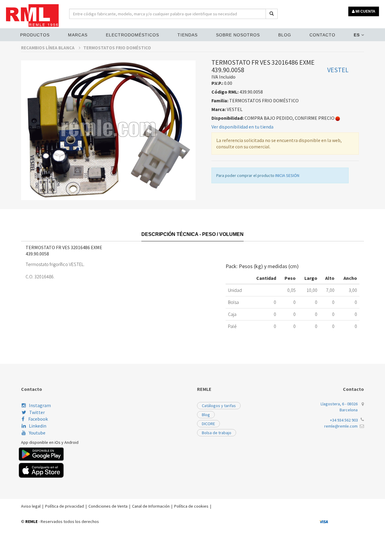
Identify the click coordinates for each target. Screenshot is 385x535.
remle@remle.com (341, 426)
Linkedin (37, 426)
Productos (35, 34)
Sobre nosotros (238, 34)
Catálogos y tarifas (219, 405)
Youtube (37, 433)
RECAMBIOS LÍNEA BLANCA (48, 48)
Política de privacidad (64, 506)
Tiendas (187, 34)
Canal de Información (151, 506)
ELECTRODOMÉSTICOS (132, 34)
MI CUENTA (365, 11)
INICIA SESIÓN (287, 175)
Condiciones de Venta (108, 506)
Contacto (322, 34)
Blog (284, 34)
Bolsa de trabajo (216, 432)
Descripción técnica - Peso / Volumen (192, 234)
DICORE (208, 423)
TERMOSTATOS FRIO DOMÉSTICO (117, 48)
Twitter (37, 412)
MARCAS (78, 34)
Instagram (40, 405)
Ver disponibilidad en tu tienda (242, 127)
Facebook (37, 419)
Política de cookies (191, 506)
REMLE (31, 521)
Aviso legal (31, 506)
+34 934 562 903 (344, 420)
